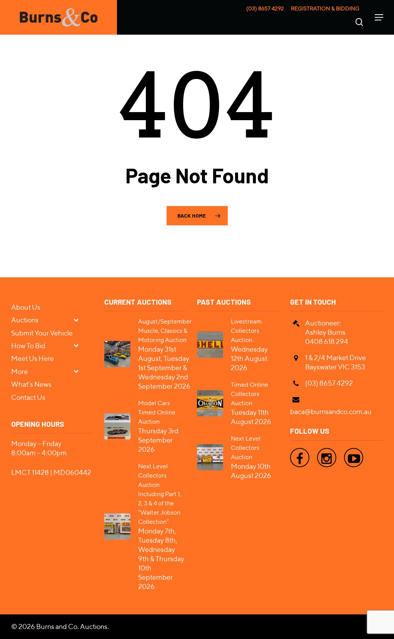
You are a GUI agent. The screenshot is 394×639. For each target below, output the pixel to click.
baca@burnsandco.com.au (331, 412)
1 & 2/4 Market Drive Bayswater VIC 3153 (335, 362)
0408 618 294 (326, 341)
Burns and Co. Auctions (71, 626)
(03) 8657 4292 (265, 8)
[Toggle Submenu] (79, 319)
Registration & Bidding (325, 8)
